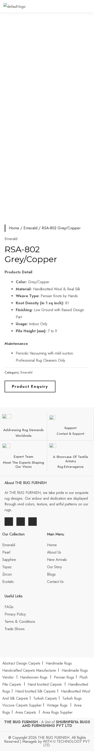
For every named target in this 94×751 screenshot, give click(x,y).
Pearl (6, 552)
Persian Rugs (64, 677)
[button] (90, 7)
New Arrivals (57, 559)
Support (70, 427)
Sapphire (9, 559)
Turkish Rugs (72, 698)
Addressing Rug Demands (23, 429)
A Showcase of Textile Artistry (70, 459)
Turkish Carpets (45, 698)
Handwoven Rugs (33, 677)
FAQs (9, 607)
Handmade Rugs (59, 663)
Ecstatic (8, 581)
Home (14, 228)
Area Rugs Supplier (57, 712)
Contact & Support (70, 433)
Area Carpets (25, 712)
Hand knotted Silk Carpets (35, 691)
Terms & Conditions (20, 621)
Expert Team (23, 456)
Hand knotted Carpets (45, 684)
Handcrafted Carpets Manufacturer (29, 670)
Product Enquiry (30, 386)
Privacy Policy (15, 614)
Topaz (7, 567)
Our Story (54, 567)
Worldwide (23, 435)
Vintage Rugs (58, 705)
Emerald (30, 228)
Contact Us (55, 581)
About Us (54, 552)
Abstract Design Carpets (22, 663)
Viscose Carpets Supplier (22, 705)
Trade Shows (15, 629)
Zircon (7, 574)
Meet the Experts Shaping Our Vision (23, 464)
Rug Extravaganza (70, 466)
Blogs (51, 574)
